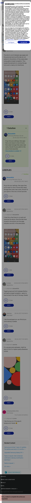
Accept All (24, 42)
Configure (11, 42)
